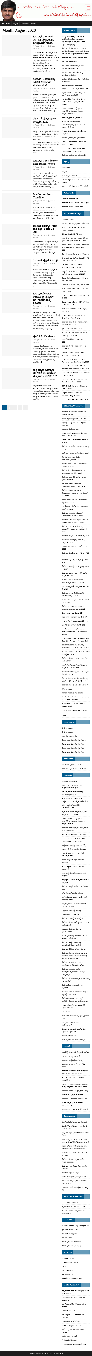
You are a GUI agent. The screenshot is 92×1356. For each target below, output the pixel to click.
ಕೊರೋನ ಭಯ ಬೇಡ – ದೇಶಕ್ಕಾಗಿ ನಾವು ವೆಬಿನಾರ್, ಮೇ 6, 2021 (75, 323)
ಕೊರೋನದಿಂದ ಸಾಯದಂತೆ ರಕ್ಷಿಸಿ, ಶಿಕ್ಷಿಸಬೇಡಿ (72, 986)
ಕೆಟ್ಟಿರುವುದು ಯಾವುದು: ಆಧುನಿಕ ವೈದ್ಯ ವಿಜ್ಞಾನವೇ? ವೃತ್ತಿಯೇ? (73, 1030)
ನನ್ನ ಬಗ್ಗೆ (15, 23)
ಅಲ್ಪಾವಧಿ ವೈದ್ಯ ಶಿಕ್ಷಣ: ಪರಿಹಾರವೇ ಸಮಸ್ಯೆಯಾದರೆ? (72, 1104)
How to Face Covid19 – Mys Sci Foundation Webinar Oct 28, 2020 (75, 367)
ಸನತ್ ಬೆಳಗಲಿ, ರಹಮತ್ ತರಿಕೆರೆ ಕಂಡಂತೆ (75, 186)
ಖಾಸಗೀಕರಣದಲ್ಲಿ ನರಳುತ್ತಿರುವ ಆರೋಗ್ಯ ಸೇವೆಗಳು (74, 1305)
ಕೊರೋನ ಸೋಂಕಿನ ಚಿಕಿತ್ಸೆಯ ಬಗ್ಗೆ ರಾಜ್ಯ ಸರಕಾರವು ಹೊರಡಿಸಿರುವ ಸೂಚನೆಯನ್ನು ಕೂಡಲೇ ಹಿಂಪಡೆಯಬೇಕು (74, 956)
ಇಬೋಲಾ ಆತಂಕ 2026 (69, 61)
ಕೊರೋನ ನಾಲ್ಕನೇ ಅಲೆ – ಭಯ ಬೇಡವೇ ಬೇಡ (75, 887)
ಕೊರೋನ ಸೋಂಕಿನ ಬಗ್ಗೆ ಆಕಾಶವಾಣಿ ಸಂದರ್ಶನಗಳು (73, 1211)
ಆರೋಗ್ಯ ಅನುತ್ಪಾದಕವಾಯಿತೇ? (72, 1056)
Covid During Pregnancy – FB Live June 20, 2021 (75, 279)
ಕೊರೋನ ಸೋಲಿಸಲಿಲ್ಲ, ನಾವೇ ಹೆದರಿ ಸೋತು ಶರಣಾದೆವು (73, 1160)
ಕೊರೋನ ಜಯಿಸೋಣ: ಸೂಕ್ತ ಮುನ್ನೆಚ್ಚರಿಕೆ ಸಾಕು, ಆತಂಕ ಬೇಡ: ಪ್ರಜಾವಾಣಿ (75, 1072)
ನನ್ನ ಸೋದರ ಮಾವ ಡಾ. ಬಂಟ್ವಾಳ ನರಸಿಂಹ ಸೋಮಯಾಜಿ (75, 1292)
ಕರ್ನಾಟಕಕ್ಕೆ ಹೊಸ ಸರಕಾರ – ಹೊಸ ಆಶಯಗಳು (73, 867)
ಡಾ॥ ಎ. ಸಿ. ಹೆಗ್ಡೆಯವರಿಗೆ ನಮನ (72, 1325)
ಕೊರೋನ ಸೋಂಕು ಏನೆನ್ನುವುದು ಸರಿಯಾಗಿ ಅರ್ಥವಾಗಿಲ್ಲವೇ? (75, 923)
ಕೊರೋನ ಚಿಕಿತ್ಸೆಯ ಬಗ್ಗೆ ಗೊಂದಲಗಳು (74, 949)
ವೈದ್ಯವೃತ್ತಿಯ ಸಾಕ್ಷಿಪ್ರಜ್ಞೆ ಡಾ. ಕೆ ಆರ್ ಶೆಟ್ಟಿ (73, 845)
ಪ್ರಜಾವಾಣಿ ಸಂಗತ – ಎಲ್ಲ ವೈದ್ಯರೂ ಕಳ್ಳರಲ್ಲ (75, 1090)
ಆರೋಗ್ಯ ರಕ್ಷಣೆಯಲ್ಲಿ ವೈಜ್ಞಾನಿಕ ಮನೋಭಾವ (75, 223)
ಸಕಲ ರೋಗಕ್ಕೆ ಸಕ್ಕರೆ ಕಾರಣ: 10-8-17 (74, 768)
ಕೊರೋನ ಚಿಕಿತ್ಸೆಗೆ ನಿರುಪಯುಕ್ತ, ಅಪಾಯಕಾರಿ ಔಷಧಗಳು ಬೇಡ (72, 943)
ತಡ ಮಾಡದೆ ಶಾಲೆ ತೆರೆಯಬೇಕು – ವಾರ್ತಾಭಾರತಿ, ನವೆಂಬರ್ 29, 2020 (73, 485)
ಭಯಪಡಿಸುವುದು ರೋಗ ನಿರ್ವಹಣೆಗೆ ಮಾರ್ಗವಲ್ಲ (73, 1298)
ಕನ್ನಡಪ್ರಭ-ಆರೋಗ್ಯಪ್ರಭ (69, 736)
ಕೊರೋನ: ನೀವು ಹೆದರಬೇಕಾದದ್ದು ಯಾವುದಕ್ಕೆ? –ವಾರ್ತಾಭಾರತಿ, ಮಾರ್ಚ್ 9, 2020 (74, 529)
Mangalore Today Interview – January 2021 (73, 704)
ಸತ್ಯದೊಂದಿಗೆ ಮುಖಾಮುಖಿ (28, 23)
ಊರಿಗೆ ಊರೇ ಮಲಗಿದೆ (69, 1336)
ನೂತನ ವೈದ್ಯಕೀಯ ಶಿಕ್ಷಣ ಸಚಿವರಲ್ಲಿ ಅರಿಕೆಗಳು (73, 861)
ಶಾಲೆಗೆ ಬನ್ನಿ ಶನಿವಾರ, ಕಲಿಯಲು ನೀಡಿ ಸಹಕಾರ (73, 1330)
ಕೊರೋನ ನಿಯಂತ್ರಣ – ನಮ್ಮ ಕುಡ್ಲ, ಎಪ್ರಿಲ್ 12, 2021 (75, 567)
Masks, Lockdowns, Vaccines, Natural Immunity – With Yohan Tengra (74, 632)
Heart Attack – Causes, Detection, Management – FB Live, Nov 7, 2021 (75, 247)
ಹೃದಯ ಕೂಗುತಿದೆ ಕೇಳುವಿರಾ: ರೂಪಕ (73, 1206)
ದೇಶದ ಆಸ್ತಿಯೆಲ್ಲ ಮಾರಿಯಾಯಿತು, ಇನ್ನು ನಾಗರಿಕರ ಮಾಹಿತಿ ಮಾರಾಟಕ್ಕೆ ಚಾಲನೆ (74, 1147)
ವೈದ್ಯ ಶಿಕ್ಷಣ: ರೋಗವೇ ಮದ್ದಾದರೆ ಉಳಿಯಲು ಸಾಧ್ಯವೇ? (75, 881)
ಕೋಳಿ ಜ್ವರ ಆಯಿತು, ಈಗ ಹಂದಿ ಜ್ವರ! (73, 1039)
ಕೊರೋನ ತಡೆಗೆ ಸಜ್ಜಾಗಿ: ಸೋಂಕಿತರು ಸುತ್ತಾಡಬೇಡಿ (73, 1078)
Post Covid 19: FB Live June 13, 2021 (75, 284)
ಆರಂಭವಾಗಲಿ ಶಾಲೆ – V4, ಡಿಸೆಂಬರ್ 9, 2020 (74, 547)
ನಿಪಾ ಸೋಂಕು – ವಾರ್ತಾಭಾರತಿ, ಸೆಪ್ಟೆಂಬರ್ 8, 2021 (75, 441)
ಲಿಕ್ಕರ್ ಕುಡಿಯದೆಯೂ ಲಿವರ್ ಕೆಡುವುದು (74, 1122)
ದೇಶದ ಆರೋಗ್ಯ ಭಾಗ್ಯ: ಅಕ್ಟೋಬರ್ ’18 (74, 1176)
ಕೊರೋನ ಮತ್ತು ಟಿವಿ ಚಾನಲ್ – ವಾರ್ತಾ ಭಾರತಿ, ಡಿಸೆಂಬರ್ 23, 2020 (74, 478)
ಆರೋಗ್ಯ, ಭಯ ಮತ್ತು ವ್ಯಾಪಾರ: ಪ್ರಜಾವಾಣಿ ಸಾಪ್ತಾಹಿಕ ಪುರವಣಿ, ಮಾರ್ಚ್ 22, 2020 (75, 1085)
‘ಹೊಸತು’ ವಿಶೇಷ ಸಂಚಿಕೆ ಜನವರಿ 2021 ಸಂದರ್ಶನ (74, 1154)
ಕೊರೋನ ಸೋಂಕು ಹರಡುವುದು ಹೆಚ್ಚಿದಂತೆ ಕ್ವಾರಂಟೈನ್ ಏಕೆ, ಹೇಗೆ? (75, 993)
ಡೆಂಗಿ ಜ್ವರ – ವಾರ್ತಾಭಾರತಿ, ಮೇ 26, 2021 (75, 453)
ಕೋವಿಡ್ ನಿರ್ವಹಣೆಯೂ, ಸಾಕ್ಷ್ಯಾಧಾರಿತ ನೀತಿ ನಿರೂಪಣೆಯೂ (75, 1127)
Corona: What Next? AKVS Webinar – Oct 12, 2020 (75, 373)
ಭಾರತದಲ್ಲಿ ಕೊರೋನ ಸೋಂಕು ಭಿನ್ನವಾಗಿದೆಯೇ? (71, 930)
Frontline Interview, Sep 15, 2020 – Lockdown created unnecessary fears (75, 713)
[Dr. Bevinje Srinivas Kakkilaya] (46, 20)
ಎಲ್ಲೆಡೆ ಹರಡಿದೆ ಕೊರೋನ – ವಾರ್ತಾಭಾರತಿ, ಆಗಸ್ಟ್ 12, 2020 (75, 507)
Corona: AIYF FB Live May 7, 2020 (75, 399)
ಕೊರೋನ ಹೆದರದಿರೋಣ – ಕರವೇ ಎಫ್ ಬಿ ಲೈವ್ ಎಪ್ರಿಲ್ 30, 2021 (75, 333)
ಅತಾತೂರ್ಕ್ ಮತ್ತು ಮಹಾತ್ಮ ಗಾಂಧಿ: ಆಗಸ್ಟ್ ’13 (75, 1188)
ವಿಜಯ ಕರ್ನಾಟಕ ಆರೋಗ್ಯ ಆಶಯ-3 (73, 744)
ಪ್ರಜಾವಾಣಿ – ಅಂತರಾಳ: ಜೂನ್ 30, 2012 (75, 1098)
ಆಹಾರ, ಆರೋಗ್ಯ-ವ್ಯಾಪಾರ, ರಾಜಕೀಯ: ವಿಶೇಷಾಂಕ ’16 (74, 1181)
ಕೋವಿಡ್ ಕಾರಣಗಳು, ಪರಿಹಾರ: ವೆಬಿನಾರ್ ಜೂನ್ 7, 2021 (75, 290)
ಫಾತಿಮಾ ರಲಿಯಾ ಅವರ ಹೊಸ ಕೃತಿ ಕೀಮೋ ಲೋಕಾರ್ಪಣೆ (75, 80)
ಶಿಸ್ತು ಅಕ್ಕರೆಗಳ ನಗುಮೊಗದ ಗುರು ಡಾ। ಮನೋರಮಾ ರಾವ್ (74, 905)
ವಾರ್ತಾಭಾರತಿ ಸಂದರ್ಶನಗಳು (71, 914)
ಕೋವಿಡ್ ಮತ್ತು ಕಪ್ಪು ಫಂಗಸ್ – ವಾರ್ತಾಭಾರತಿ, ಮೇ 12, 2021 (72, 458)
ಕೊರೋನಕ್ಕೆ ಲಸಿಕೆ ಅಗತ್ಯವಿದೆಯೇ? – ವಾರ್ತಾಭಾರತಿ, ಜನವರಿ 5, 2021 (73, 471)
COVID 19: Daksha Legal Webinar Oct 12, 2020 (75, 387)
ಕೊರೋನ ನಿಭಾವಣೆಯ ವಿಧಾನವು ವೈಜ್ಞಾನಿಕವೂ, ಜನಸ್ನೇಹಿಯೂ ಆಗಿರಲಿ (43, 39)
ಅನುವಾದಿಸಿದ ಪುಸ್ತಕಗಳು (70, 1233)
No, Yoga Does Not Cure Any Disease (73, 1316)
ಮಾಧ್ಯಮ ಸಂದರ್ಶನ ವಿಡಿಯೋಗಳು (72, 693)
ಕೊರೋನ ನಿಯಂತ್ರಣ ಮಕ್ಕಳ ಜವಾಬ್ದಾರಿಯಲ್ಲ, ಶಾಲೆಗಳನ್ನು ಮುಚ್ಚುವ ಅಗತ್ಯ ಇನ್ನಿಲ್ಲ (73, 972)
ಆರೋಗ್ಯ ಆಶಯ (67, 1237)
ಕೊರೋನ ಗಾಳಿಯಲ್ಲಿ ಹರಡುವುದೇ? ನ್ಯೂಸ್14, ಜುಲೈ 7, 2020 (73, 594)
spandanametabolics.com (72, 1278)
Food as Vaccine (68, 219)
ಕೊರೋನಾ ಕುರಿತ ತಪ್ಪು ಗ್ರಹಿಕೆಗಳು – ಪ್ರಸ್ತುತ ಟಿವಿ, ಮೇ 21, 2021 (75, 673)
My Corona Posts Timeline (43, 196)
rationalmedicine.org (70, 1262)
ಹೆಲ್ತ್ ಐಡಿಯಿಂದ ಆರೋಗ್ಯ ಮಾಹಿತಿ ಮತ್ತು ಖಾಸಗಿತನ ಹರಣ (74, 898)
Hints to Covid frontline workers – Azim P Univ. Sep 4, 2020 (75, 380)
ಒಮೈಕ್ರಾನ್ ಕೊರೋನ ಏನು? (70, 198)
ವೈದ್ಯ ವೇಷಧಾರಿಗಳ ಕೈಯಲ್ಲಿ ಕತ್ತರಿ (72, 910)
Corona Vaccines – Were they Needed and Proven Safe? (73, 149)
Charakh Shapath (68, 1310)
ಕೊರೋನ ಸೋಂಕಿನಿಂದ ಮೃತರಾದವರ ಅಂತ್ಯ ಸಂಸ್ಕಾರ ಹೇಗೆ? (75, 979)
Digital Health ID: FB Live (72, 234)
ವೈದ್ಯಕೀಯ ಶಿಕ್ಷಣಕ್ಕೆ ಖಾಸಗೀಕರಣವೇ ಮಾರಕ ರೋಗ (75, 1134)
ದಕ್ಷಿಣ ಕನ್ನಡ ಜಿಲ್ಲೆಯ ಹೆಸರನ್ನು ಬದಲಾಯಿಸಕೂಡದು (71, 806)
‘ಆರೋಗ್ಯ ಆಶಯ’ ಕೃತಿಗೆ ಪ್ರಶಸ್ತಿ (71, 1245)
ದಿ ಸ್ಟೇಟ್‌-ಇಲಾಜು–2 (68, 728)
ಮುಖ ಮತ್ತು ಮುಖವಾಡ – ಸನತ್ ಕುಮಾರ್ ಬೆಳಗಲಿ (75, 180)
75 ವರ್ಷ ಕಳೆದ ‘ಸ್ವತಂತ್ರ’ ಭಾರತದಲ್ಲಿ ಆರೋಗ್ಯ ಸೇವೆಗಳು (73, 854)
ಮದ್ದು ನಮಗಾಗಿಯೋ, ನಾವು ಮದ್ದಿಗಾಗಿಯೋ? (70, 1023)
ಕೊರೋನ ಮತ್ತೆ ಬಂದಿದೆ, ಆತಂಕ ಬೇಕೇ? (74, 57)
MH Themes (59, 1353)
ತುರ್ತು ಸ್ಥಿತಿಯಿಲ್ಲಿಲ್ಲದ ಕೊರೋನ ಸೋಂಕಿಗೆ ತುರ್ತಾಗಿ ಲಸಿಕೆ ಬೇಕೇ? (74, 937)
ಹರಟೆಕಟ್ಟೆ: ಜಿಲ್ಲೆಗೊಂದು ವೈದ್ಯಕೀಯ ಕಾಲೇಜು (75, 1052)
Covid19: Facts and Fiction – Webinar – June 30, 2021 (73, 266)
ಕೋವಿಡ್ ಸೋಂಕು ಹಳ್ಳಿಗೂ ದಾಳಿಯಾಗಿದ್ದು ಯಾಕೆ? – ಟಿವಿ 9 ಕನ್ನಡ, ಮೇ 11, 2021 (75, 679)
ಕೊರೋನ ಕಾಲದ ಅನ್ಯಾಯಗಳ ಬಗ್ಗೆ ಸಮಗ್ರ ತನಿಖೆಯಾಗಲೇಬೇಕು (75, 829)
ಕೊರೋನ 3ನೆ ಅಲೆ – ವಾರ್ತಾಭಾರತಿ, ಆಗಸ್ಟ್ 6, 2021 (75, 447)
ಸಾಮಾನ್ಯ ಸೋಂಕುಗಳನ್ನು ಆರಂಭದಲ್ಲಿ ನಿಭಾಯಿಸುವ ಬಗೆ (73, 1006)
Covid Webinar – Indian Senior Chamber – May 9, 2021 (73, 316)
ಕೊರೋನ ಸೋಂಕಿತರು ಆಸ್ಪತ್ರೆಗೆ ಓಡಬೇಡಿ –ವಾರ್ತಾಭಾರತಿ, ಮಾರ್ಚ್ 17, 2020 (75, 521)
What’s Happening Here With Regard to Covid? (73, 228)
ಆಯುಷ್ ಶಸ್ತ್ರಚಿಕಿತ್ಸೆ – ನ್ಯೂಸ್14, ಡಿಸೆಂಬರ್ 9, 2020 (75, 587)
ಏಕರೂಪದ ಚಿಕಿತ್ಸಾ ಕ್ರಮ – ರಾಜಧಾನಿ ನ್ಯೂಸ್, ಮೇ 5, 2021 (75, 601)
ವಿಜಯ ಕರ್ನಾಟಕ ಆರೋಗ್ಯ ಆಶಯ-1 (73, 752)
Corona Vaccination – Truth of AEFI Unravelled (74, 143)
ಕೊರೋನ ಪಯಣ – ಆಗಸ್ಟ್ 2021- (73, 206)
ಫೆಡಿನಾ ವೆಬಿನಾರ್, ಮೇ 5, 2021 (72, 328)
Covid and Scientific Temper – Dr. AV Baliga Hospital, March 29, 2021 (75, 360)
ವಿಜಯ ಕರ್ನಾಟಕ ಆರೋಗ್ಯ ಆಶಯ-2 (74, 748)
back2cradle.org (68, 1270)
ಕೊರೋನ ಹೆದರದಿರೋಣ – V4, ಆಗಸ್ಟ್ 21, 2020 (75, 554)
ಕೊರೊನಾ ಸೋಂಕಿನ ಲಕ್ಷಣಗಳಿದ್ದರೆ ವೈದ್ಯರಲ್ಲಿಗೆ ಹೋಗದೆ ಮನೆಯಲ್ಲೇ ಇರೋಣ (43, 298)
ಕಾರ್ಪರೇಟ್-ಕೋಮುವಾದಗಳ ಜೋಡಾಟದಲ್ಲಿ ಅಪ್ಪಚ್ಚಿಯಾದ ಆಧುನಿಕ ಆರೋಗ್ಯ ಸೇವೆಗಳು (73, 124)
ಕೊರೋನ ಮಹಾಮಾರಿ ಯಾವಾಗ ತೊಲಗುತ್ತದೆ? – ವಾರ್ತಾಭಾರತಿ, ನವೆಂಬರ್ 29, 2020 (75, 493)
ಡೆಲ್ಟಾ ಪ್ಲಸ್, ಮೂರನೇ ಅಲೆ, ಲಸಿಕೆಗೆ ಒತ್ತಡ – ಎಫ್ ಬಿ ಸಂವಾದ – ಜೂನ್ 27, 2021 (75, 272)
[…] (49, 71)
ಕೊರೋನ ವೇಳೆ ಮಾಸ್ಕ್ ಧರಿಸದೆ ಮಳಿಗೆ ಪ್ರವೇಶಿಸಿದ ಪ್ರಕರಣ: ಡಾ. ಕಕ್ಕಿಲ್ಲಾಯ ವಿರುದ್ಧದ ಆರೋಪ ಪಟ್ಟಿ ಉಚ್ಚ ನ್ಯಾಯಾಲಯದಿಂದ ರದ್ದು (75, 51)
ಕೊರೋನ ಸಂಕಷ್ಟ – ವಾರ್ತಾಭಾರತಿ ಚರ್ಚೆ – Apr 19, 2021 (75, 347)
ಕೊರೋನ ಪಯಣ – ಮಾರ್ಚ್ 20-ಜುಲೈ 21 (75, 202)
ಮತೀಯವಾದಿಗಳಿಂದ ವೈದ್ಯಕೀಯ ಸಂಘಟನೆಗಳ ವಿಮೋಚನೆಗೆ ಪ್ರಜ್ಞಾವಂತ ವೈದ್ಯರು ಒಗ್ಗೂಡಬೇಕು (74, 111)
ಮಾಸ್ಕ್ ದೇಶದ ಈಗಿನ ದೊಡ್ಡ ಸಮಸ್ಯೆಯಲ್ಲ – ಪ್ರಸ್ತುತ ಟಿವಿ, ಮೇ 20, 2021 (75, 666)
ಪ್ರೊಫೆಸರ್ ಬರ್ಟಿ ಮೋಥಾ (44, 336)
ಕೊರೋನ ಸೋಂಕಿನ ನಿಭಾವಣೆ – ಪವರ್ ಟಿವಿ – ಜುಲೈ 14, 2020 (75, 652)
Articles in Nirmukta (69, 1340)
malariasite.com (68, 1258)
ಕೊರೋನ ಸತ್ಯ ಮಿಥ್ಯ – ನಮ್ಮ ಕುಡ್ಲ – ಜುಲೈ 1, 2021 (75, 561)
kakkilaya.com (67, 1274)
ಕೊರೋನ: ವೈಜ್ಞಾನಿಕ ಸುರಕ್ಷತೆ (45, 260)
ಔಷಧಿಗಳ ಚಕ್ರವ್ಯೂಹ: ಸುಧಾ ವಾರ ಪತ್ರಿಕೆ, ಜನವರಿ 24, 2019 (45, 229)
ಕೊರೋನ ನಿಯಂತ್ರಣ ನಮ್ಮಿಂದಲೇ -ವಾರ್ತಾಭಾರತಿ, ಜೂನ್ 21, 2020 (72, 514)
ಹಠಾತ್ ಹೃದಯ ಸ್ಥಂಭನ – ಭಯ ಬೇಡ (74, 418)
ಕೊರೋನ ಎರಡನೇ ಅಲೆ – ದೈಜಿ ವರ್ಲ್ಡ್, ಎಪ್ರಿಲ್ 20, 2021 (74, 574)
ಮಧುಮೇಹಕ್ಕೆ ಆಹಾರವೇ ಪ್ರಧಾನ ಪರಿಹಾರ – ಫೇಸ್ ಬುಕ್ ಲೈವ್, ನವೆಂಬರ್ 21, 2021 (75, 239)
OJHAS (64, 1266)
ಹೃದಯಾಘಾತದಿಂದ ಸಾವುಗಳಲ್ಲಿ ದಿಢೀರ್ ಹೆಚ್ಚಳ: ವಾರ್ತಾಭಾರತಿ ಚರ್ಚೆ (74, 93)
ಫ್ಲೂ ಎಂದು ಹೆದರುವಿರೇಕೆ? (70, 1229)
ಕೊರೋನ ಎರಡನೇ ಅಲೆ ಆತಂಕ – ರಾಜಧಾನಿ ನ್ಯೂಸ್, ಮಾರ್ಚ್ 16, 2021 (73, 607)
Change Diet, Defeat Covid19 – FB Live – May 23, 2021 (75, 259)
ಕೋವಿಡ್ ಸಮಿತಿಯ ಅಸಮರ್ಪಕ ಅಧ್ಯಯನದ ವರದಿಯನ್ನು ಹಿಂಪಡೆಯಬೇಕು (75, 87)
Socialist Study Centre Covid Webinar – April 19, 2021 (73, 354)
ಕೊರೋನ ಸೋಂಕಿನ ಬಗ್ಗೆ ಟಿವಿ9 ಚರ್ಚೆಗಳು (75, 685)
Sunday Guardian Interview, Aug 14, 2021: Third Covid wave (75, 698)
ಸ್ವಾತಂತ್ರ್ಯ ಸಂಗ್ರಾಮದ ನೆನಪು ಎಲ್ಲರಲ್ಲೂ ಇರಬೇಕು (74, 423)
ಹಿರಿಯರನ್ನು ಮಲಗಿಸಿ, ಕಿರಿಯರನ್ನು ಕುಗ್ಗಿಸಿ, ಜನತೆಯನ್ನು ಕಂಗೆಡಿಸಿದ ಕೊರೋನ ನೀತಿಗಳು (75, 1140)
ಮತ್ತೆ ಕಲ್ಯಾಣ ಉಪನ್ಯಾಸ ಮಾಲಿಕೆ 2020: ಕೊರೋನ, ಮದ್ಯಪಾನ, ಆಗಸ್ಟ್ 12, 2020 (45, 373)
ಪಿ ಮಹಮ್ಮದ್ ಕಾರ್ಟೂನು (69, 175)
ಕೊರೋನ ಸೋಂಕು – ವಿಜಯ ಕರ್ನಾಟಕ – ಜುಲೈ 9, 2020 (75, 659)
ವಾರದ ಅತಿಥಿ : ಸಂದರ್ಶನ (70, 1202)
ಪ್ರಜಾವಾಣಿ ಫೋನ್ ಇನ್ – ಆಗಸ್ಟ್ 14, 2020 (44, 120)
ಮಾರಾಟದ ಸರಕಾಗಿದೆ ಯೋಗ (71, 1321)
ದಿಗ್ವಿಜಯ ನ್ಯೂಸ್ (67, 689)
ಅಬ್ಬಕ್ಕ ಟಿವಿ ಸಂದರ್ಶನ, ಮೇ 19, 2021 (73, 625)
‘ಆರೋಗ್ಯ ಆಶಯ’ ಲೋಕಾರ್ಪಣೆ (71, 1241)
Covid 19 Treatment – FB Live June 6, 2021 (75, 296)
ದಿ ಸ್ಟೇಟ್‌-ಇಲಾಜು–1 (68, 732)
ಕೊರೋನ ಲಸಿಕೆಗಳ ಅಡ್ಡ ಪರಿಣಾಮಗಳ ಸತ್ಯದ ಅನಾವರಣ (74, 413)
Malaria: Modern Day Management (75, 1225)
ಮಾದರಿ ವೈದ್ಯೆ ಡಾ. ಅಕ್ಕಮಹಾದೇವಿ (72, 117)
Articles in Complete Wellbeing (74, 1344)
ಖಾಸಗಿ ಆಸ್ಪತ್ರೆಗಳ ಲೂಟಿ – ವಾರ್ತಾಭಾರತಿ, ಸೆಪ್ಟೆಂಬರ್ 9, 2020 (74, 501)
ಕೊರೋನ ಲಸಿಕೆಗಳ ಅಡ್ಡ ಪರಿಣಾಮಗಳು (74, 155)
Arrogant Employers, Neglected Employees (74, 132)
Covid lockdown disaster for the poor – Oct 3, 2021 (74, 434)
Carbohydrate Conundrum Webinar (75, 254)
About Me (6, 23)
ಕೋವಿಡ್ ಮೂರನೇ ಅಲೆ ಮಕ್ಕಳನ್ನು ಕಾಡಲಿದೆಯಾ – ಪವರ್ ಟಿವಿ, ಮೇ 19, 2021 (75, 646)
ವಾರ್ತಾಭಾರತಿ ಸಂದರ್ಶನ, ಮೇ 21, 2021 (74, 617)
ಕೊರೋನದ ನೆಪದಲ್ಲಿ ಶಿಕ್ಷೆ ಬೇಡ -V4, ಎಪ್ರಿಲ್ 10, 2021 (73, 541)
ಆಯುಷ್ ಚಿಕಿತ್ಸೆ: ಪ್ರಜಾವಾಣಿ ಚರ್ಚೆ (72, 1094)
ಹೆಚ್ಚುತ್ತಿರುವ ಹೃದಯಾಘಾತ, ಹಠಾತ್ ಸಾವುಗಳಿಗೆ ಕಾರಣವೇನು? (73, 67)
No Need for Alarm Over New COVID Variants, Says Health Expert (73, 102)
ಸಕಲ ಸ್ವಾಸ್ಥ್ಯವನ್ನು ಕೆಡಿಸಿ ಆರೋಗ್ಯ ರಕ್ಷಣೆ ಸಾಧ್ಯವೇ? (74, 874)
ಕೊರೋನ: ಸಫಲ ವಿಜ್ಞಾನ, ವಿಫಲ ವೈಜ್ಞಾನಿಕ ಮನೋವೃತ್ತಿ (74, 1167)
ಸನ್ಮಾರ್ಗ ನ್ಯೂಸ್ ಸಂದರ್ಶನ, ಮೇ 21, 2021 (75, 621)
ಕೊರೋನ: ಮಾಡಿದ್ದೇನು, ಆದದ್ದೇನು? (73, 918)
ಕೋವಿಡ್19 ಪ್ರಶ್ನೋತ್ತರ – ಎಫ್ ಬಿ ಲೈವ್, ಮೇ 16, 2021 (74, 310)
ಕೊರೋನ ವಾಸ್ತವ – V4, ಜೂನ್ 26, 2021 (75, 535)
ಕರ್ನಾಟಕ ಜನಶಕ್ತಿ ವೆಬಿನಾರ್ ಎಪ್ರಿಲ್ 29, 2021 (74, 340)
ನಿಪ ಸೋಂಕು (66, 1011)
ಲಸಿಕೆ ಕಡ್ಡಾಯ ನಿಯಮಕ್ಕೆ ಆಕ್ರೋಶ (72, 893)
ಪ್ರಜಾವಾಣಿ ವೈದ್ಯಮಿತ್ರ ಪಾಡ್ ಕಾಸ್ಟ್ (72, 1060)
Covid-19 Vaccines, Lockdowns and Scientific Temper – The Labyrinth (75, 639)
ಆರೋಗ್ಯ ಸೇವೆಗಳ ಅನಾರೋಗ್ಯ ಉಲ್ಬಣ (74, 849)
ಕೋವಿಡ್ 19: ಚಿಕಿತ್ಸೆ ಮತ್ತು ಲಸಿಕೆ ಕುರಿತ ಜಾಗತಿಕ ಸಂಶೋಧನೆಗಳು (44, 82)
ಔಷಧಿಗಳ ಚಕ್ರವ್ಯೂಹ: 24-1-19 (71, 764)
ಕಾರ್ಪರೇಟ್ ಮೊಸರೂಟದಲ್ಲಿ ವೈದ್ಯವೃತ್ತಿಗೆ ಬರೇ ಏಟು (75, 1017)
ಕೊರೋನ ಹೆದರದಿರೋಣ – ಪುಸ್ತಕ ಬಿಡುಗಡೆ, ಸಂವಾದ (45, 162)
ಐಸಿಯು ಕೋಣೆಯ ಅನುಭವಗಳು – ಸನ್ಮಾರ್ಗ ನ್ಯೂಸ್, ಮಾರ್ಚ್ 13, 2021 (73, 581)
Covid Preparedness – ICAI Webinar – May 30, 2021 (75, 303)
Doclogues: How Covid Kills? (72, 613)
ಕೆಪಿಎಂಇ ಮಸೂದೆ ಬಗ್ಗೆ (69, 1035)
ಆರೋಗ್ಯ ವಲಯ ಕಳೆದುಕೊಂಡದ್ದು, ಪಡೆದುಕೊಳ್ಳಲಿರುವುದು (72, 73)
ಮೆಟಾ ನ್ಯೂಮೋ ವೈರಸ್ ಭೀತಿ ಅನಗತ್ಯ (73, 137)
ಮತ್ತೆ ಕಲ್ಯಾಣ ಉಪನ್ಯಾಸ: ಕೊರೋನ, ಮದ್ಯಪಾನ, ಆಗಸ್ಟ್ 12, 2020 (73, 393)
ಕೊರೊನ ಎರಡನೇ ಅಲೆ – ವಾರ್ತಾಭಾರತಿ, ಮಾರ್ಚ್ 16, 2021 (74, 465)
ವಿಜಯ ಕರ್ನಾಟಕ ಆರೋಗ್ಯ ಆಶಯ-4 (74, 740)
